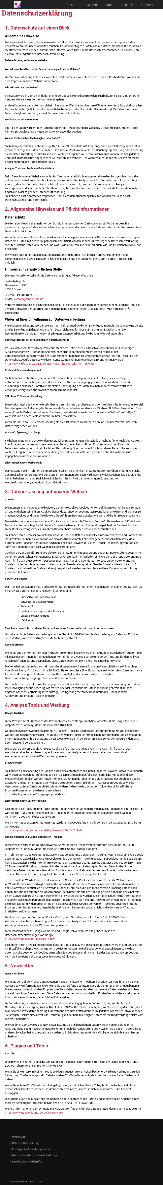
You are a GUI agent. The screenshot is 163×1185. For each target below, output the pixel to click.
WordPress (37, 1181)
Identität (127, 5)
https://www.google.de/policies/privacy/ (30, 938)
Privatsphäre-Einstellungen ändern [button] (32, 1149)
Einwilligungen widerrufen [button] (27, 1161)
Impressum (19, 1137)
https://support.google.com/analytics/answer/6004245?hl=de (43, 830)
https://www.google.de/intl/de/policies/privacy (34, 1112)
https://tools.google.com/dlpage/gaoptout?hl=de (35, 794)
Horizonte (90, 5)
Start (72, 5)
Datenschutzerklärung (25, 1143)
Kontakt (147, 5)
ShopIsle (14, 1181)
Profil (109, 5)
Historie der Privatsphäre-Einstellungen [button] (35, 1155)
